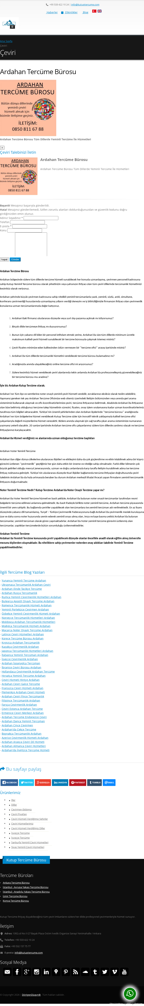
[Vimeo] (114, 972)
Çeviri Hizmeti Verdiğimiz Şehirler (29, 819)
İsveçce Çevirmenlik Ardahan (20, 659)
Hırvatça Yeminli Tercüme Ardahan (24, 675)
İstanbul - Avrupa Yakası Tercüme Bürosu (25, 887)
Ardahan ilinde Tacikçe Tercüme (22, 589)
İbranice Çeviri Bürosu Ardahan (21, 667)
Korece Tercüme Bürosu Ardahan (23, 638)
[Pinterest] (65, 972)
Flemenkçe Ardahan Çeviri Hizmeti (23, 692)
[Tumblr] (95, 972)
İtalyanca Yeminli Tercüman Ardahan (25, 655)
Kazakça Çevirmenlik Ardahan (20, 646)
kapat (5, 259)
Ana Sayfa (6, 41)
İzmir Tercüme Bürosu (15, 896)
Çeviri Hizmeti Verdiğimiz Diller (28, 828)
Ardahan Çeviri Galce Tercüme (21, 684)
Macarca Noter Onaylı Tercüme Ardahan (27, 630)
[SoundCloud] (85, 972)
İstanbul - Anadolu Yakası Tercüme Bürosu (26, 891)
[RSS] (75, 972)
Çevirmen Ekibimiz (21, 809)
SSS (129, 1003)
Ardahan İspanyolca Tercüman (21, 663)
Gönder (15, 259)
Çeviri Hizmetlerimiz (22, 823)
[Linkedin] (46, 972)
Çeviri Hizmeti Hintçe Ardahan (21, 680)
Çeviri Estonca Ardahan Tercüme (22, 709)
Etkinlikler (71, 12)
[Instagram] (36, 972)
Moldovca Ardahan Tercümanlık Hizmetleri (28, 622)
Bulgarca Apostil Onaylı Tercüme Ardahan (28, 601)
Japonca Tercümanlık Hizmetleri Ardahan (27, 651)
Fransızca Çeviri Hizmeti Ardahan (22, 688)
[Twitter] (104, 972)
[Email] (7, 972)
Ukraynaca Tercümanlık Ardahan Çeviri (26, 584)
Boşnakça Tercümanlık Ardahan (21, 733)
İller (13, 800)
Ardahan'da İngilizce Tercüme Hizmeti (26, 750)
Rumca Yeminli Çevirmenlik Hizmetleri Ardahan (31, 597)
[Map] (56, 972)
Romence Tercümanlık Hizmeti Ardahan (27, 605)
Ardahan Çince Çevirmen (17, 725)
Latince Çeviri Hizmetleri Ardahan (23, 634)
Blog (85, 12)
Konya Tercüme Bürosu (16, 900)
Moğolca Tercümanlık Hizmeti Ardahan (26, 626)
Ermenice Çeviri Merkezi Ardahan (23, 713)
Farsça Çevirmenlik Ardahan (19, 704)
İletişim (138, 1003)
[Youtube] (124, 972)
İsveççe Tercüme (20, 833)
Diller (14, 804)
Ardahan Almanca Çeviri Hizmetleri (24, 746)
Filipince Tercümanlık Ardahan (21, 700)
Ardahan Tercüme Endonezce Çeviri (24, 717)
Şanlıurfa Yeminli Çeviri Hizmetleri (29, 842)
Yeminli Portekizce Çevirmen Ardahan (25, 609)
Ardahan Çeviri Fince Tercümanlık (23, 696)
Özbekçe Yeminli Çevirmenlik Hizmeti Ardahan (31, 613)
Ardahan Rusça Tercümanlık (19, 593)
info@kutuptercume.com (85, 4)
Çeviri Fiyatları (19, 814)
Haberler (52, 12)
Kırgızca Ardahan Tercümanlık (21, 642)
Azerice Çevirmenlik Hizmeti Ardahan (25, 738)
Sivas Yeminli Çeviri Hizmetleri (27, 847)
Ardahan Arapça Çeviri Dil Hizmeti (23, 742)
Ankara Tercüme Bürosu (16, 882)
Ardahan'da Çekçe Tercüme (19, 729)
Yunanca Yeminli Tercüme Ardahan (24, 580)
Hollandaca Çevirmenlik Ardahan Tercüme (28, 671)
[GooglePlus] (26, 972)
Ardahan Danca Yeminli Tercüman (23, 721)
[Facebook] (17, 972)
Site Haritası (116, 1003)
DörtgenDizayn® (31, 994)
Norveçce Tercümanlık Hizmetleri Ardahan (28, 618)
